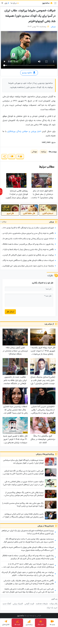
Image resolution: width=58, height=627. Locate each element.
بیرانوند (43, 151)
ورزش (53, 26)
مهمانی (34, 151)
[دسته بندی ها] (55, 3)
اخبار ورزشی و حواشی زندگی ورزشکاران (24, 131)
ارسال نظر (10, 311)
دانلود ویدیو (27, 72)
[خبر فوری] (1, 191)
